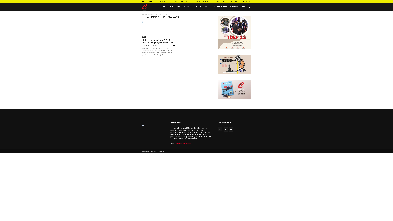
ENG (235, 1)
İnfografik (230, 1)
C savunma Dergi (220, 1)
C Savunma (145, 45)
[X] (246, 1)
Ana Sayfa (144, 14)
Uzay (191, 1)
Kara (176, 1)
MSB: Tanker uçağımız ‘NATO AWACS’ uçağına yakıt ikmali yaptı (158, 41)
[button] (248, 7)
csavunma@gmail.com (183, 143)
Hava (187, 1)
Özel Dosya (205, 1)
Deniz (182, 1)
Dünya (196, 1)
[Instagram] (242, 1)
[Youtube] (249, 1)
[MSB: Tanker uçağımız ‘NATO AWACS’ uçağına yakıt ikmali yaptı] (158, 29)
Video (211, 1)
